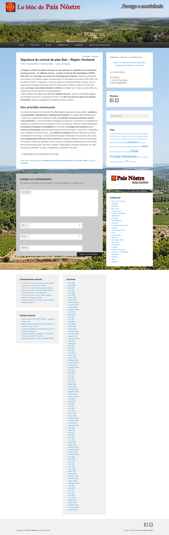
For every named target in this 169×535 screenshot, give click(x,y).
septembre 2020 (73, 454)
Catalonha (112, 136)
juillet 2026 (71, 285)
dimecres (134, 136)
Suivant (96, 56)
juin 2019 (71, 490)
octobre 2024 (72, 336)
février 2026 (72, 297)
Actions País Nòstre (118, 201)
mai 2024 (71, 348)
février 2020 (72, 471)
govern (134, 139)
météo (144, 146)
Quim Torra (140, 157)
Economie (61, 160)
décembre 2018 (73, 505)
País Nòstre (35, 45)
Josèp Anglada (121, 142)
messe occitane (119, 146)
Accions (49, 45)
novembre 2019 (73, 478)
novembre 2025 (73, 305)
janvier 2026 (72, 300)
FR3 (114, 139)
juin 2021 (71, 432)
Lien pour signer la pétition (44, 288)
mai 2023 (71, 377)
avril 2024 (71, 351)
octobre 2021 (72, 423)
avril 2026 (71, 293)
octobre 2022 (72, 394)
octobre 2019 (72, 481)
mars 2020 (71, 469)
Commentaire (25, 192)
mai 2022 (71, 406)
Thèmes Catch (148, 530)
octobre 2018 (72, 510)
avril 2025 (71, 322)
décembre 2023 (73, 360)
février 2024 (72, 355)
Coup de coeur (116, 211)
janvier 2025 (72, 329)
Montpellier (127, 146)
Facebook (112, 100)
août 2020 (71, 457)
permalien (24, 163)
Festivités (115, 223)
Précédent (86, 56)
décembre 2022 (73, 389)
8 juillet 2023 (113, 133)
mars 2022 (71, 411)
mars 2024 (71, 353)
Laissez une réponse (63, 64)
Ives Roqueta (140, 139)
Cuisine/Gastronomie (118, 213)
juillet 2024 (71, 343)
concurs (118, 136)
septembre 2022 (73, 396)
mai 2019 (71, 493)
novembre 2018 (73, 507)
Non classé (115, 242)
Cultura (130, 136)
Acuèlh (21, 45)
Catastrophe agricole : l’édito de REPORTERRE (37, 338)
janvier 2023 (72, 387)
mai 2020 (71, 464)
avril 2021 (71, 437)
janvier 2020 (72, 473)
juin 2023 (71, 375)
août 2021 (71, 428)
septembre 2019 (73, 483)
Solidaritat (115, 254)
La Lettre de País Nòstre (120, 225)
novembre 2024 (73, 334)
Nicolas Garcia (120, 151)
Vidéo (113, 259)
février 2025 (72, 326)
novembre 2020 (73, 449)
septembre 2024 (73, 338)
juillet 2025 (71, 314)
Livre (113, 233)
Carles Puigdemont (133, 133)
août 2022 (71, 399)
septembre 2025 (73, 309)
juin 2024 (71, 346)
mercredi (112, 146)
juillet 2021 (71, 430)
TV (127, 161)
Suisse (117, 161)
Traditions (115, 257)
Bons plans (53, 160)
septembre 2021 (73, 425)
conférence (124, 136)
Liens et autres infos (118, 230)
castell (140, 133)
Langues (114, 228)
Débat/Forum (116, 216)
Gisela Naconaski (126, 139)
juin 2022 (71, 404)
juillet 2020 (71, 459)
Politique (69, 160)
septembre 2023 (73, 367)
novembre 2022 (73, 392)
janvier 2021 (72, 445)
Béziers (125, 133)
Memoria (114, 237)
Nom (23, 225)
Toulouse (122, 161)
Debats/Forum (63, 45)
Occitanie (127, 151)
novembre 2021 (73, 420)
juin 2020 (71, 461)
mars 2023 (71, 382)
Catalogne (145, 133)
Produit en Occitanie (118, 249)
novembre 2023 (73, 363)
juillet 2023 (71, 372)
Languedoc (132, 142)
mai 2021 (71, 435)
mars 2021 (71, 440)
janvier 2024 (72, 358)
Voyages (114, 261)
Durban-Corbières (143, 136)
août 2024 (71, 341)
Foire (111, 139)
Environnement (117, 220)
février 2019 (72, 500)
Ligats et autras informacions (99, 45)
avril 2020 (71, 466)
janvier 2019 (72, 502)
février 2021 (72, 442)
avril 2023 (71, 379)
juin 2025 (71, 317)
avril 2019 (71, 495)
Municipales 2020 (136, 146)
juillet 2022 (71, 401)
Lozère (144, 142)
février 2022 (72, 413)
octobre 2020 (72, 452)
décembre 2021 (73, 418)
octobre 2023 (72, 365)
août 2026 (71, 283)
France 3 (118, 139)
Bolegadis (119, 133)
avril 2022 (71, 408)
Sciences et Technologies (120, 252)
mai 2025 (71, 319)
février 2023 (72, 384)
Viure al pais (132, 161)
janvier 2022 (72, 416)
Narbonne (112, 151)
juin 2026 (71, 288)
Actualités (45, 160)
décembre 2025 (73, 302)
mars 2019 (71, 498)
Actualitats (79, 45)
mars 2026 (71, 295)
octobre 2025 (72, 307)
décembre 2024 (73, 331)
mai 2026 (71, 290)
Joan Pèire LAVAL (46, 64)
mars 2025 (71, 324)
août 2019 (71, 486)
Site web (24, 247)
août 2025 (71, 312)
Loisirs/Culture (116, 235)
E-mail (23, 236)
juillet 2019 (71, 488)
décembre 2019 (73, 476)
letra (140, 142)
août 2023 (71, 370)
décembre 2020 (73, 447)
